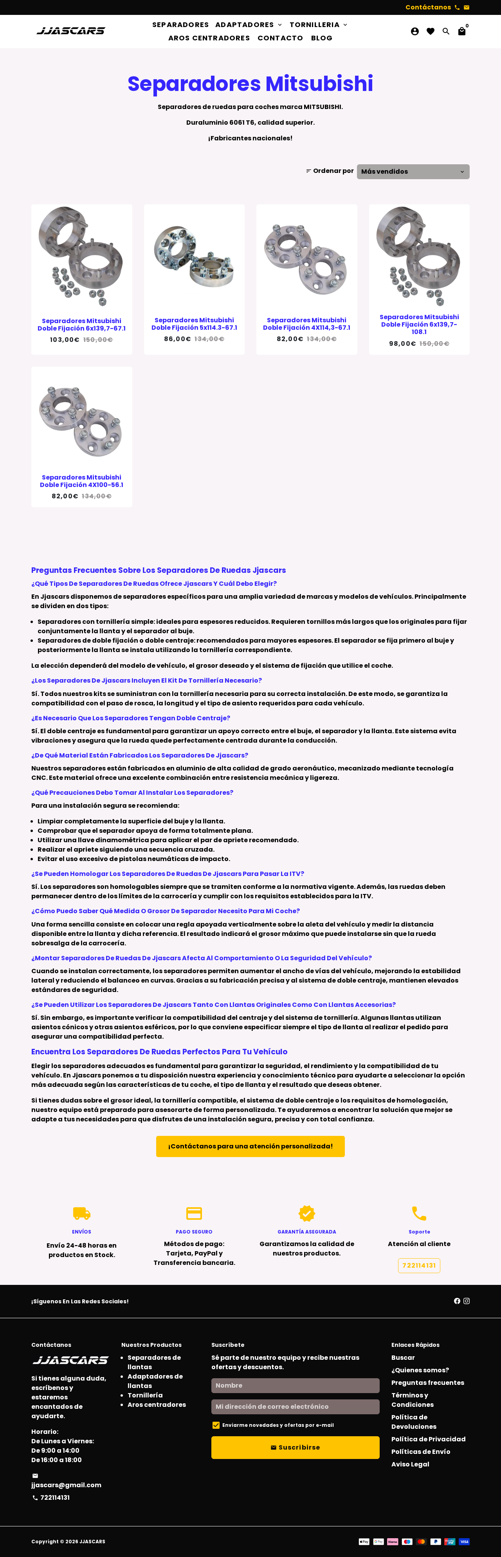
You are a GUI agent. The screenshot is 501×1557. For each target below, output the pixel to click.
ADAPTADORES (249, 24)
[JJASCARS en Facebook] (457, 1301)
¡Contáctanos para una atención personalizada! (250, 1146)
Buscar (403, 1357)
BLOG (322, 38)
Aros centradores (157, 1404)
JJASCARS (92, 1541)
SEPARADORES (180, 24)
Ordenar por (330, 170)
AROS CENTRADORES (209, 38)
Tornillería (145, 1395)
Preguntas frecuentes (427, 1382)
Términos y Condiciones (412, 1400)
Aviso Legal (410, 1464)
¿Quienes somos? (420, 1370)
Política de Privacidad (428, 1439)
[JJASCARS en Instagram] (466, 1301)
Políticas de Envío (421, 1451)
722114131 (419, 1265)
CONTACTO (281, 38)
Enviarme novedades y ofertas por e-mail (278, 1425)
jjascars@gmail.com (66, 1481)
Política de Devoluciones (413, 1422)
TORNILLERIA (319, 24)
